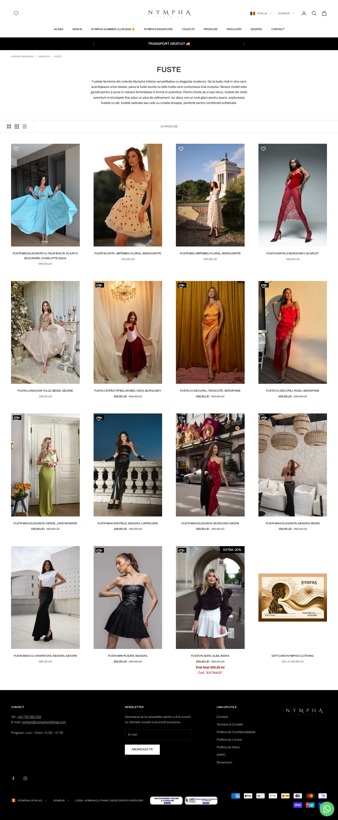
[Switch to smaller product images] (17, 126)
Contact (277, 29)
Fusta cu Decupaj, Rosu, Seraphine (292, 390)
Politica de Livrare (229, 739)
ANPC (221, 755)
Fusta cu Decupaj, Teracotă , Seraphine (210, 390)
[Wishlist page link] (16, 13)
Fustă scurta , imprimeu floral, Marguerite (127, 253)
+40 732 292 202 (29, 717)
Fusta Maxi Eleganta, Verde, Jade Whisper (45, 523)
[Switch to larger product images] (9, 126)
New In (77, 29)
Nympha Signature (158, 29)
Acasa (58, 29)
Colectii (188, 29)
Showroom (224, 762)
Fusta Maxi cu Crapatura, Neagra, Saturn (45, 655)
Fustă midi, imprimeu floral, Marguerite (210, 253)
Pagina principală (22, 56)
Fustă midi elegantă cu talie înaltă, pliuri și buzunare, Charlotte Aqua (45, 256)
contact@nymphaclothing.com (44, 722)
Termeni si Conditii (230, 724)
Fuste (58, 56)
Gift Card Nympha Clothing (293, 655)
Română (284, 13)
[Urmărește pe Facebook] (13, 778)
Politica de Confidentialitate (236, 732)
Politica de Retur (228, 747)
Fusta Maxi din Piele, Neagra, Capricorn (127, 523)
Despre (256, 29)
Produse (211, 29)
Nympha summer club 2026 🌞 (113, 29)
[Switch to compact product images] (25, 126)
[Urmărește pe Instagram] (25, 778)
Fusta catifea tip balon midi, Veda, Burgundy (127, 390)
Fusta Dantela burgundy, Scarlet (292, 253)
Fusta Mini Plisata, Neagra (127, 655)
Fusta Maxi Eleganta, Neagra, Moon (293, 523)
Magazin (44, 56)
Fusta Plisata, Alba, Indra (210, 655)
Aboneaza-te (142, 749)
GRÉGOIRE (136, 800)
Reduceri (234, 29)
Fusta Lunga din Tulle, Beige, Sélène (45, 390)
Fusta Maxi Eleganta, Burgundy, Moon (210, 523)
